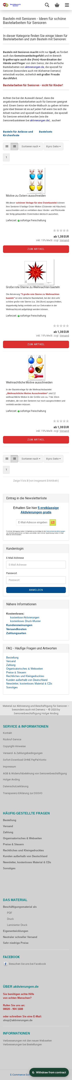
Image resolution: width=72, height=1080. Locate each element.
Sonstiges (12, 687)
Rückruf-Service (12, 739)
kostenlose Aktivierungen (24, 617)
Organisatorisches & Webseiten (24, 668)
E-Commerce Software (23, 1074)
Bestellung (12, 657)
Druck (10, 918)
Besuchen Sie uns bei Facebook (27, 963)
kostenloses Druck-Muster (25, 621)
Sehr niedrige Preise (15, 942)
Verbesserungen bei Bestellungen (22, 1044)
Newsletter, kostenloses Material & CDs (29, 683)
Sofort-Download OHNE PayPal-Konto (24, 759)
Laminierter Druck (17, 924)
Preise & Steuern (16, 672)
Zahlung (10, 665)
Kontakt (7, 732)
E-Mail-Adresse (15, 557)
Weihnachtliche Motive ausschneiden (29, 382)
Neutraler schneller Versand (20, 937)
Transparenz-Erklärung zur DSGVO (22, 793)
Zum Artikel (36, 249)
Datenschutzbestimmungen (55, 531)
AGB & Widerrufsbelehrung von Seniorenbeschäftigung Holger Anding (35, 776)
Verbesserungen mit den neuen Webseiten (27, 1040)
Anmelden (36, 590)
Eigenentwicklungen (15, 931)
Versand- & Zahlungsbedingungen (23, 753)
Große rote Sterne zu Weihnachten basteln (33, 287)
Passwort (11, 573)
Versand (11, 661)
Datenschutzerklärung (15, 786)
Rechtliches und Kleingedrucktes (25, 676)
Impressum (9, 766)
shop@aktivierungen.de (17, 1020)
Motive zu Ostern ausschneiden (26, 195)
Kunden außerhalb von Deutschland (26, 679)
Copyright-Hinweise (14, 746)
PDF (9, 912)
